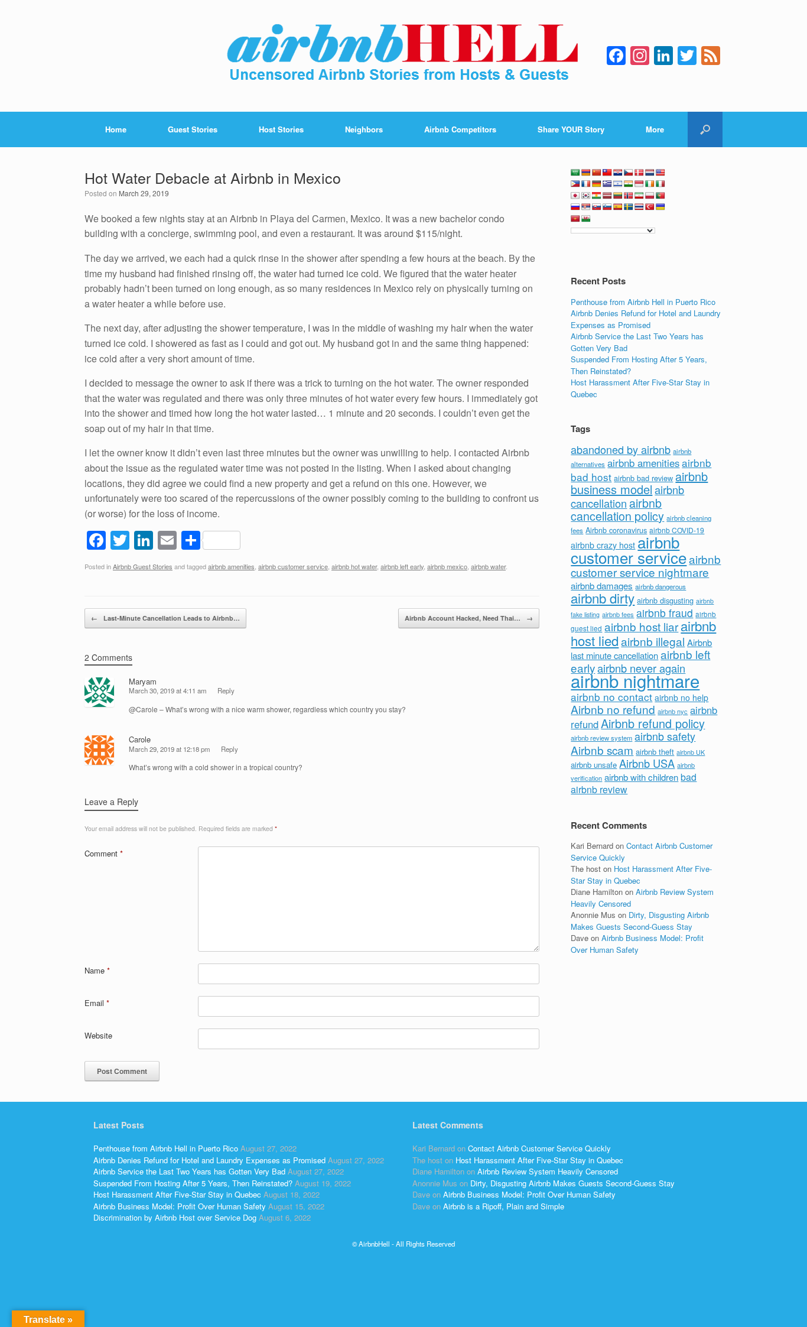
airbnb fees (618, 614)
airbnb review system (601, 737)
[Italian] (660, 184)
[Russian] (575, 207)
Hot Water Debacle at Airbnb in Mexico (212, 177)
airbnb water (488, 566)
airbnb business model (639, 483)
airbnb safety (664, 736)
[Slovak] (596, 207)
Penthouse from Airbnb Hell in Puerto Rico (643, 301)
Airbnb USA (647, 763)
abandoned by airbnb (621, 449)
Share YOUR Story (571, 129)
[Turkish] (650, 207)
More (655, 129)
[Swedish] (628, 207)
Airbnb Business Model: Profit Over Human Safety (637, 943)
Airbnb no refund (613, 709)
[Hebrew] (618, 184)
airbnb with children (641, 777)
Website (98, 1035)
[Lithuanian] (618, 196)
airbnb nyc (673, 711)
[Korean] (586, 196)
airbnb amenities (231, 566)
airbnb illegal (653, 641)
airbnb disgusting (665, 600)
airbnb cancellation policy (617, 509)
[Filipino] (575, 184)
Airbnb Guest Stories (143, 566)
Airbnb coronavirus (616, 530)
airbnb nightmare (635, 680)
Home (115, 129)
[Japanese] (575, 196)
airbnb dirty (602, 597)
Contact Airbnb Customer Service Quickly (539, 1148)
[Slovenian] (607, 207)
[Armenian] (586, 172)
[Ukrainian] (660, 207)
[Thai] (639, 207)
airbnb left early (402, 566)
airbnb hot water (354, 566)
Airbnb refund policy (653, 723)
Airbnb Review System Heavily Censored (547, 1171)
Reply (226, 690)
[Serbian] (586, 207)
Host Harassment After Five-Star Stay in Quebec (177, 1194)
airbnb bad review (643, 478)
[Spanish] (618, 207)
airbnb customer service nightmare (646, 565)
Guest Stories (192, 129)
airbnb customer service (293, 566)
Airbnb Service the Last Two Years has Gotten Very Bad (189, 1171)
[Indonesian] (639, 184)
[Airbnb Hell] (403, 56)
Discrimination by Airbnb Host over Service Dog (174, 1217)
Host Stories (281, 129)
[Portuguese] (660, 196)
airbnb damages (602, 585)
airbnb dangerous (660, 586)
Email (96, 1002)
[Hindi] (628, 184)
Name (97, 970)
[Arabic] (575, 172)
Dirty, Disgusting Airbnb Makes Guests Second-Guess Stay (640, 920)
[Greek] (607, 184)
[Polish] (650, 196)
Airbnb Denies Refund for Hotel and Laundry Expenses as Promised (646, 318)
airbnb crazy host (603, 545)
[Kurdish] (596, 196)
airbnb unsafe (594, 764)
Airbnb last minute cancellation (641, 649)
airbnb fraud (664, 612)
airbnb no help (681, 697)
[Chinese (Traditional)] (607, 172)
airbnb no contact (611, 696)
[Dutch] (650, 172)
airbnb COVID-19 (676, 530)
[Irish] (650, 184)
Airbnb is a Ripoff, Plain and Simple (503, 1206)
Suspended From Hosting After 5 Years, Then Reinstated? (192, 1183)
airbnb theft (655, 751)
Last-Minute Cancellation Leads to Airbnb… (165, 618)
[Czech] (628, 172)
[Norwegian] (628, 196)
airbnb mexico (447, 566)
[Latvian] (607, 196)
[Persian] (639, 196)
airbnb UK (690, 752)
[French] (586, 184)
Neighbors (364, 129)
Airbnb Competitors (460, 129)
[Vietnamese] (575, 219)
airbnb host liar (641, 626)
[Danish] (639, 172)
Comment (103, 853)
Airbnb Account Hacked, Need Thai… (469, 618)
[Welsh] (586, 219)
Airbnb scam (602, 750)
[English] (660, 172)
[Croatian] (618, 172)
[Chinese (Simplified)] (596, 172)
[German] (596, 184)
